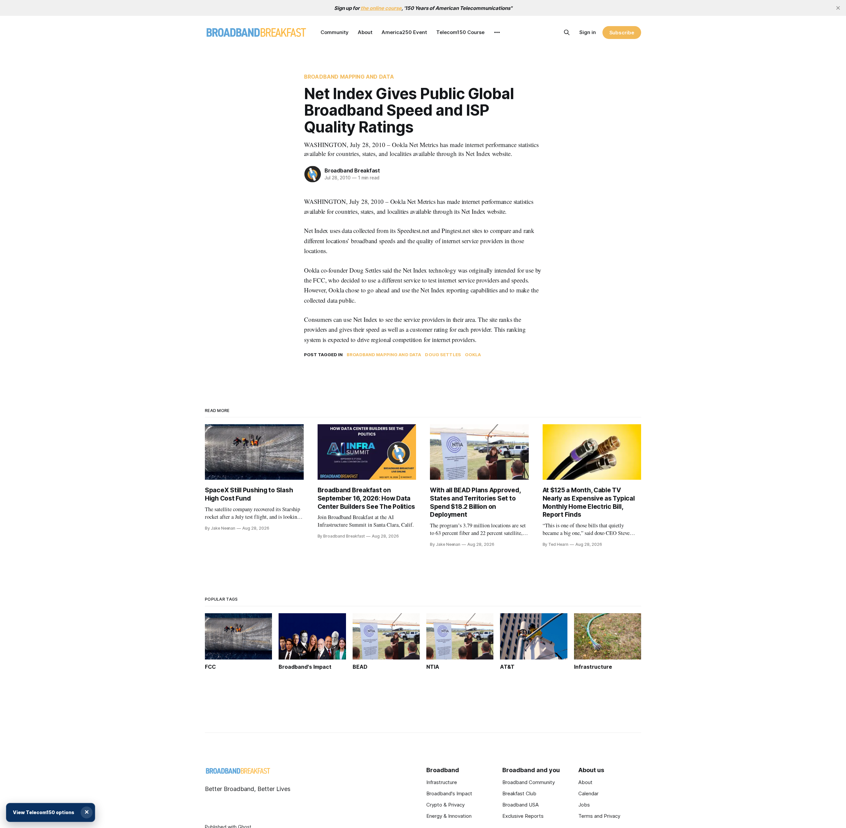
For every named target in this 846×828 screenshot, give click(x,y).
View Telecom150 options (43, 812)
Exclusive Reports (523, 816)
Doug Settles (443, 354)
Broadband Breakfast (352, 170)
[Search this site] (566, 32)
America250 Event (404, 32)
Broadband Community (528, 782)
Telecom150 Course (460, 32)
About (365, 32)
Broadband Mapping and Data (349, 76)
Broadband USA (520, 805)
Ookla (473, 354)
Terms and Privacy (599, 816)
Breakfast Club (519, 793)
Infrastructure (441, 782)
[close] (838, 8)
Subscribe (621, 32)
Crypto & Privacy (445, 805)
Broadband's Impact (449, 793)
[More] (497, 32)
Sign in (587, 32)
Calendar (588, 793)
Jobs (584, 805)
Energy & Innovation (449, 816)
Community (335, 32)
